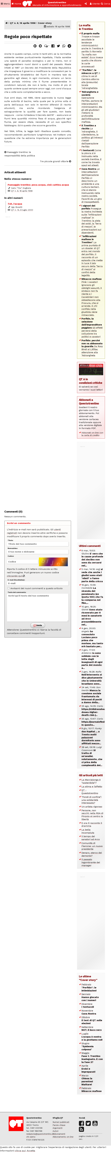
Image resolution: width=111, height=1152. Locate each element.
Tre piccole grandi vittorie (54, 161)
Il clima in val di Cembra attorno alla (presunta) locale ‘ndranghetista (91, 79)
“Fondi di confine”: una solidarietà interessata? (92, 800)
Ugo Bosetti (16, 207)
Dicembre (88, 1005)
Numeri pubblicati (61, 1122)
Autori (55, 1131)
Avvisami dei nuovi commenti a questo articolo (36, 588)
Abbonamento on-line (63, 1137)
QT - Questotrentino (90, 792)
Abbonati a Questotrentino (89, 401)
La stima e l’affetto (92, 786)
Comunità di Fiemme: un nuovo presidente (92, 846)
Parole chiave (59, 1125)
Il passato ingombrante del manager (91, 862)
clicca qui (20, 1150)
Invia (39, 625)
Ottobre (92, 1020)
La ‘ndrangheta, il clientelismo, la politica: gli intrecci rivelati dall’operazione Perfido (92, 136)
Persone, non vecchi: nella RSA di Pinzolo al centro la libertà (92, 815)
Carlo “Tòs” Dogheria (21, 188)
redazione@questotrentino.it (39, 1134)
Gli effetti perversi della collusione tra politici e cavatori (92, 327)
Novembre (89, 1012)
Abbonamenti (59, 1134)
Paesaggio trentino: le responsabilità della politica (19, 154)
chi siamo (30, 1137)
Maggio (92, 1057)
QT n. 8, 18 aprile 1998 (23, 23)
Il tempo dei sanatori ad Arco (91, 838)
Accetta (31, 1150)
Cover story (45, 23)
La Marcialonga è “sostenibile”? (91, 781)
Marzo (87, 1080)
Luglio (92, 1036)
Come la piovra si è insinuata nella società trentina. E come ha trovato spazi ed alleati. (92, 158)
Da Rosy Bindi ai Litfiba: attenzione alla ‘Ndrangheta (92, 348)
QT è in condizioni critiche (90, 381)
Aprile (88, 1068)
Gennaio (90, 997)
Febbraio (89, 987)
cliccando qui (15, 576)
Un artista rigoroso (92, 806)
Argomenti (57, 1128)
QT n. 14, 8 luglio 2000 (22, 210)
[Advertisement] (37, 361)
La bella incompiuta (88, 831)
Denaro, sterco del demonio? (92, 854)
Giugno (88, 1046)
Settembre (92, 1028)
